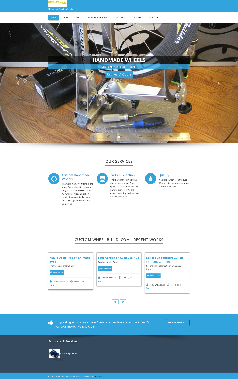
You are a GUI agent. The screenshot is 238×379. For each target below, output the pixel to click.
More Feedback (177, 322)
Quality (164, 175)
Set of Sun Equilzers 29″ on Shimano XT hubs (118, 259)
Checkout (138, 18)
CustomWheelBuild (62, 278)
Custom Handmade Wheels (76, 177)
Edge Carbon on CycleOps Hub (72, 257)
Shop (77, 18)
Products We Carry (96, 18)
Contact (153, 18)
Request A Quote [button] (119, 74)
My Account (119, 18)
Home (54, 18)
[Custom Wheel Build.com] (82, 3)
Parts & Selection (122, 175)
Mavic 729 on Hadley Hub (166, 257)
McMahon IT (99, 376)
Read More (60, 268)
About (65, 18)
